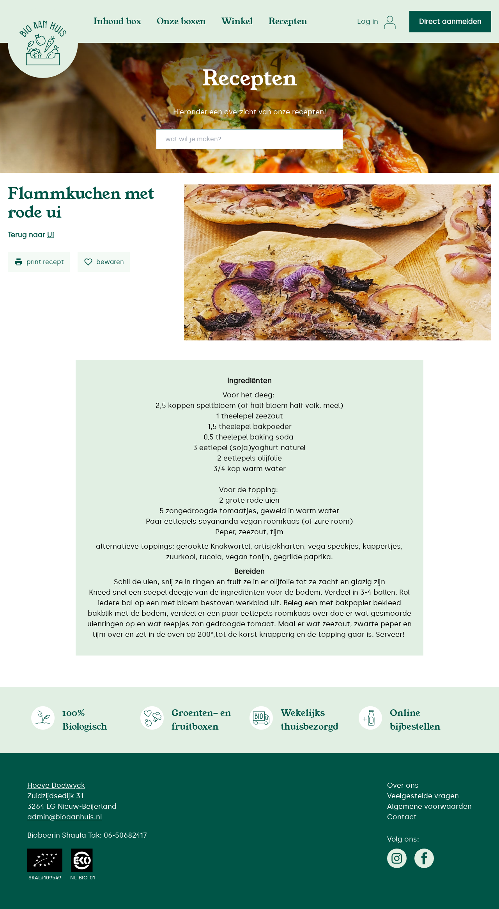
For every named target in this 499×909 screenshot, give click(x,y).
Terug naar (31, 234)
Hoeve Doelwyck (56, 785)
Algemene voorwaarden (429, 806)
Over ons (403, 785)
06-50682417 (125, 835)
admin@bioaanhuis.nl (64, 817)
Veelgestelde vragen (423, 796)
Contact (402, 817)
